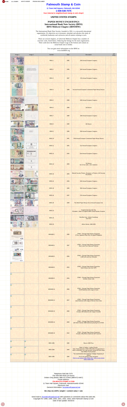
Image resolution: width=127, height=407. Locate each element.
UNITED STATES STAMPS (63, 17)
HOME (6, 1)
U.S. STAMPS (14, 1)
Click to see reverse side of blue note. (83, 358)
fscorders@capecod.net (71, 387)
